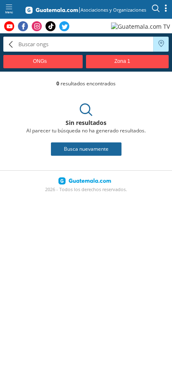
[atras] (11, 44)
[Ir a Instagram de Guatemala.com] (37, 26)
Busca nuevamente (86, 148)
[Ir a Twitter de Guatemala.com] (64, 26)
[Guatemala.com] (51, 12)
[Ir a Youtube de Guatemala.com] (9, 26)
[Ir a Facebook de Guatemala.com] (23, 26)
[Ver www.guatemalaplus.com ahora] (141, 26)
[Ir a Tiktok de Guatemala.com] (51, 26)
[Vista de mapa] (161, 44)
